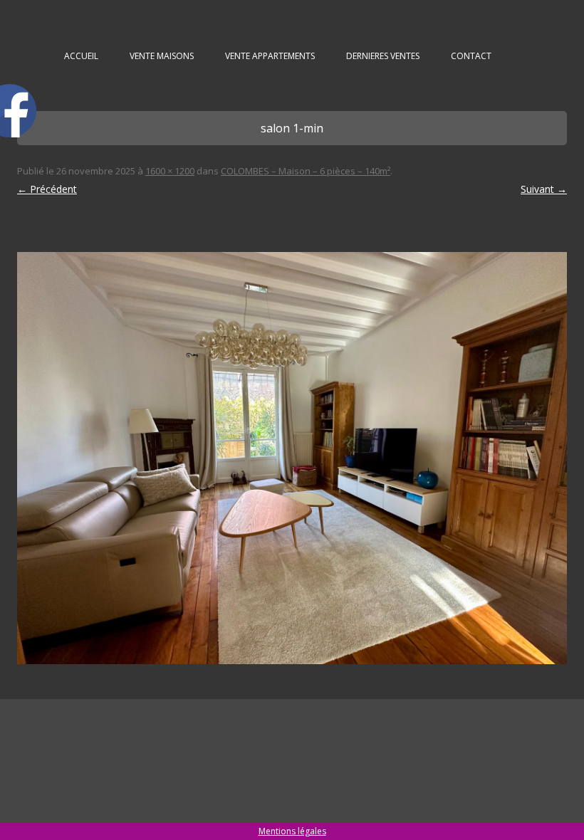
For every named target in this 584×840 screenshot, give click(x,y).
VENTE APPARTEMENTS (270, 56)
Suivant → (544, 189)
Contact (471, 56)
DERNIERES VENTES (382, 56)
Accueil (81, 56)
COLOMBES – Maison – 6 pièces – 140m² (305, 170)
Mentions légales (292, 831)
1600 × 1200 (169, 170)
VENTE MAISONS (162, 56)
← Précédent (47, 189)
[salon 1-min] (292, 458)
